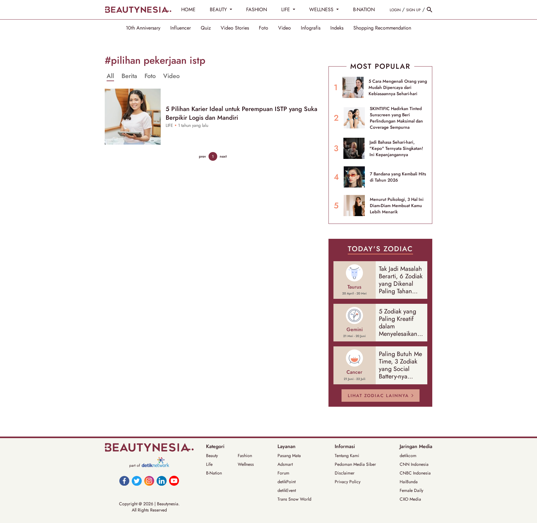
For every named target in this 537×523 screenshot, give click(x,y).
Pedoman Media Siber (355, 464)
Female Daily (411, 490)
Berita (129, 76)
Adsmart (285, 464)
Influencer (180, 28)
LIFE (286, 9)
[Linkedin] (162, 481)
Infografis (310, 28)
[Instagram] (149, 481)
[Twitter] (137, 481)
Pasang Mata (289, 455)
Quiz (206, 28)
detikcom (408, 455)
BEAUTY (219, 9)
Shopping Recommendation (382, 28)
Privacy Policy (347, 482)
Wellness (246, 464)
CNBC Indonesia (415, 473)
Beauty (212, 455)
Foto (263, 28)
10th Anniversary (143, 28)
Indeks (336, 28)
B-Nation (214, 473)
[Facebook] (124, 481)
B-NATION (364, 9)
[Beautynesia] (138, 9)
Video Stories (235, 28)
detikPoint (287, 482)
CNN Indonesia (414, 464)
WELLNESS (322, 9)
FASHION (256, 9)
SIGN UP (413, 10)
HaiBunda (409, 482)
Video (284, 28)
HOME (188, 9)
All (110, 76)
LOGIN (395, 10)
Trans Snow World (294, 499)
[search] (429, 9)
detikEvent (287, 490)
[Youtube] (174, 481)
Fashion (245, 455)
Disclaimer (345, 473)
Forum (283, 473)
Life (209, 464)
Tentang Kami (347, 455)
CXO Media (410, 499)
